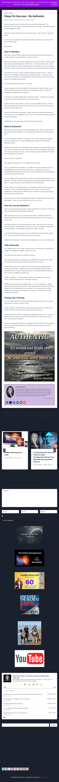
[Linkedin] (17, 402)
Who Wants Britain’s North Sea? (13, 743)
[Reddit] (24, 402)
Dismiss (54, 4)
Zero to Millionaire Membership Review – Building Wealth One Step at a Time (44, 415)
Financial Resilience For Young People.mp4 (15, 713)
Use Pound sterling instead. (30, 4)
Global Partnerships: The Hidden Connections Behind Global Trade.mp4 (23, 694)
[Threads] (15, 769)
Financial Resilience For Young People (15, 752)
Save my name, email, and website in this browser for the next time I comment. (26, 516)
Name (5, 511)
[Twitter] (10, 402)
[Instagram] (14, 402)
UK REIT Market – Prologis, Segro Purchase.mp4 (16, 699)
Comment (6, 490)
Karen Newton (9, 20)
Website (43, 511)
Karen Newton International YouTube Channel (29, 669)
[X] (9, 769)
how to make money (47, 191)
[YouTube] (18, 769)
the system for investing (19, 260)
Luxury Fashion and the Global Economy (16, 747)
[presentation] (15, 440)
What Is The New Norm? (9, 414)
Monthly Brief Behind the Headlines (29, 545)
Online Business (8, 13)
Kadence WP (44, 777)
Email (24, 511)
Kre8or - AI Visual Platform (29, 646)
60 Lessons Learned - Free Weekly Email (29, 591)
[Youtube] (21, 402)
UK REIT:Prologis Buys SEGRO (13, 739)
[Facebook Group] (6, 769)
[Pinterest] (21, 769)
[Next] (54, 450)
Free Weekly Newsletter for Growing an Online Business (29, 568)
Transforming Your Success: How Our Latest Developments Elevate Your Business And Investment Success (44, 457)
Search (4, 722)
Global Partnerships (10, 735)
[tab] (26, 470)
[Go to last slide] (4, 450)
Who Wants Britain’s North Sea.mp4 (13, 703)
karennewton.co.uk (48, 398)
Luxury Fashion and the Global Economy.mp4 (15, 708)
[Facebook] (7, 402)
